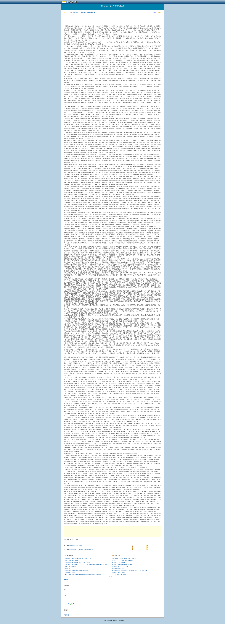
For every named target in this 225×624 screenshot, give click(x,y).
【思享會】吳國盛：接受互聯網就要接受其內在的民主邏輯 (83, 574)
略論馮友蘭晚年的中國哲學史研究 (122, 564)
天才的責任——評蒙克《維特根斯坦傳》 (81, 549)
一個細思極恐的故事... (119, 568)
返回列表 (66, 615)
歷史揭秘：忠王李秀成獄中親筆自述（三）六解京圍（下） (130, 570)
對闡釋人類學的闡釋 (118, 572)
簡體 (154, 12)
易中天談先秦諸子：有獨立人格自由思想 (77, 562)
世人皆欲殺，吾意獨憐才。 (120, 574)
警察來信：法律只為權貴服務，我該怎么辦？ (79, 558)
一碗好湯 (67, 568)
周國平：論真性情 (70, 566)
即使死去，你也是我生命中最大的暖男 (124, 558)
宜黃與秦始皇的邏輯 (75, 545)
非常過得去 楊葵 (70, 572)
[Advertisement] (96, 19)
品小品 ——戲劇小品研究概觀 (122, 560)
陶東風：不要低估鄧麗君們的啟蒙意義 (76, 570)
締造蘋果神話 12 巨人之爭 (120, 566)
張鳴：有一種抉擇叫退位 (72, 560)
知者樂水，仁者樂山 (118, 562)
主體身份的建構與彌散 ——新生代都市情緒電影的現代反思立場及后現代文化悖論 (91, 564)
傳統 (159, 12)
